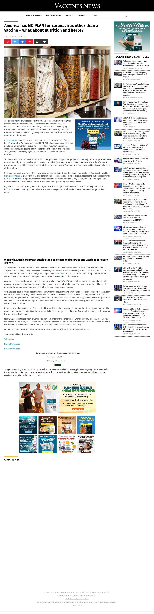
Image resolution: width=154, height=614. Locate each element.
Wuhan (21, 375)
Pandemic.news (82, 329)
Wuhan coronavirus (33, 375)
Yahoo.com (9, 339)
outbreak (59, 372)
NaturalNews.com (12, 344)
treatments (85, 372)
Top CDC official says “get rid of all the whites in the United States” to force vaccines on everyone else (135, 148)
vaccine (102, 372)
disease (71, 369)
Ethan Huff (22, 36)
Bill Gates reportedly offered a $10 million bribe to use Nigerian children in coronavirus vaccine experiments (136, 328)
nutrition (50, 372)
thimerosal (69, 16)
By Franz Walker (137, 68)
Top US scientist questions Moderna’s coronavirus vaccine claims (135, 300)
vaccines (82, 16)
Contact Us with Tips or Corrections (77, 599)
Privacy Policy (77, 605)
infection (15, 372)
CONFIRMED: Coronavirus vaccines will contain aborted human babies (136, 259)
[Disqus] (57, 493)
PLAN (76, 372)
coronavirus (54, 369)
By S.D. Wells (136, 211)
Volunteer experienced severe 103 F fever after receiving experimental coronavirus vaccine (136, 63)
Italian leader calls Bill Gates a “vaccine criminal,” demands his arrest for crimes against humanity (136, 288)
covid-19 (63, 369)
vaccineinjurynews (34, 16)
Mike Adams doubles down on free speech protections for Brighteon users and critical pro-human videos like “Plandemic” (136, 230)
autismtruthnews (53, 16)
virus (15, 375)
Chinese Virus (42, 369)
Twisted (94, 372)
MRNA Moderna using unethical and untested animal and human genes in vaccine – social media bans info (135, 121)
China (32, 369)
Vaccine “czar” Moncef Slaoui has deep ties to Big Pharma (136, 160)
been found (60, 273)
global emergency (84, 369)
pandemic (68, 372)
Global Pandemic (100, 369)
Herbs (7, 372)
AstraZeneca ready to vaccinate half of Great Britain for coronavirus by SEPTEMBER (135, 218)
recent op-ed (12, 140)
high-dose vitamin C (13, 176)
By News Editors (137, 97)
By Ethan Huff (136, 113)
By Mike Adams (136, 179)
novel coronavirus (37, 372)
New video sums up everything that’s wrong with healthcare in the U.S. (135, 75)
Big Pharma (23, 369)
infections (23, 372)
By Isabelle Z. (136, 79)
